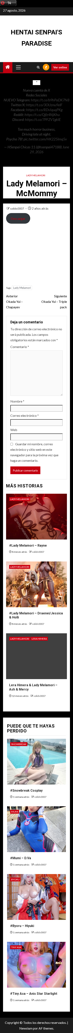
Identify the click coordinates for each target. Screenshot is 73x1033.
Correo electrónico (24, 415)
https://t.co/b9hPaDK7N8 (50, 100)
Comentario (19, 347)
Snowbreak (18, 744)
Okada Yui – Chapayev (14, 301)
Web (13, 430)
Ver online (60, 67)
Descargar (18, 218)
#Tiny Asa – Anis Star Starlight (33, 994)
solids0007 (17, 208)
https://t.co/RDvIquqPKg (44, 109)
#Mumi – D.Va (20, 858)
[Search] (38, 67)
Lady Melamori (35, 175)
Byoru (15, 879)
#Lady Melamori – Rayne (28, 545)
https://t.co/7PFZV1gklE (43, 119)
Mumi (14, 811)
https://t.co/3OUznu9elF (44, 105)
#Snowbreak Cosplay (26, 790)
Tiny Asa (16, 947)
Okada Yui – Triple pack (54, 301)
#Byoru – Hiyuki (22, 926)
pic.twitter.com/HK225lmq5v (45, 139)
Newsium (25, 1028)
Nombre (17, 401)
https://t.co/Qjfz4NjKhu (42, 114)
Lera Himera (39, 638)
